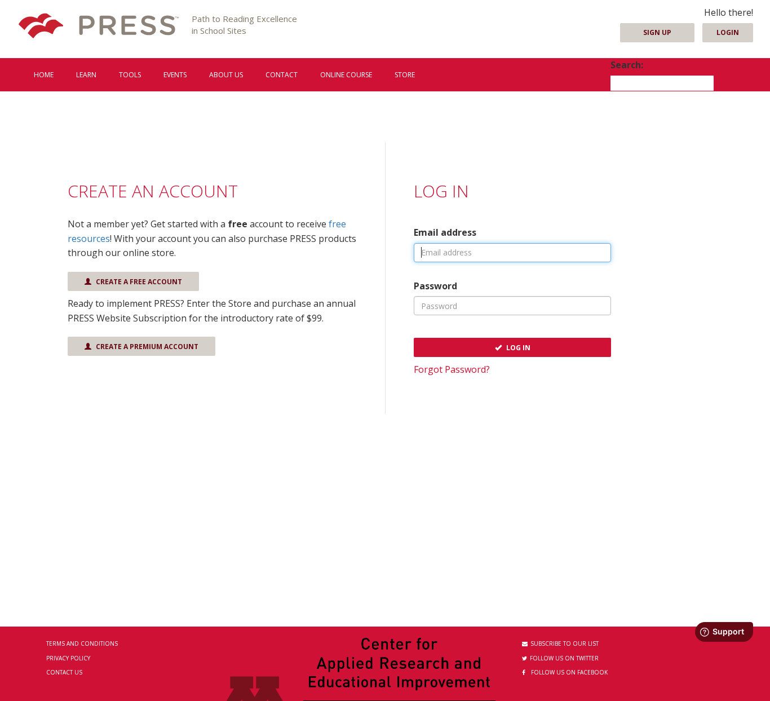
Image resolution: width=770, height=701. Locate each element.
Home (44, 75)
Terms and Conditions (82, 643)
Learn (86, 75)
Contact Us (64, 672)
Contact (281, 75)
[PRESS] (98, 26)
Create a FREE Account (138, 281)
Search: (626, 65)
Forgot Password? (452, 369)
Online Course (346, 75)
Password (435, 286)
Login (727, 32)
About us (226, 75)
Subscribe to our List (564, 643)
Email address (445, 232)
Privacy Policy (68, 658)
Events (175, 75)
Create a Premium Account (146, 346)
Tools (130, 75)
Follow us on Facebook (569, 672)
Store (405, 75)
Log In (517, 347)
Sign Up (657, 32)
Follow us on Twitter (564, 658)
